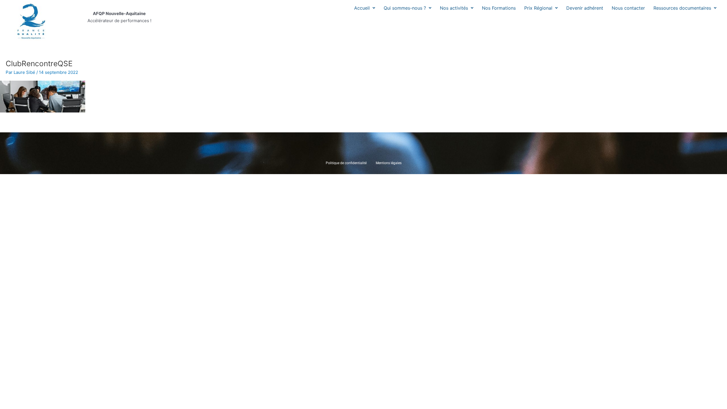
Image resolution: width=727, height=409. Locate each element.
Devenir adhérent (584, 8)
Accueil (362, 8)
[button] (364, 7)
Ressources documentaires (682, 8)
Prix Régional (538, 8)
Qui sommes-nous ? (405, 8)
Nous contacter (628, 8)
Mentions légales (389, 163)
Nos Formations (499, 8)
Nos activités (454, 8)
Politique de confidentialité (346, 163)
